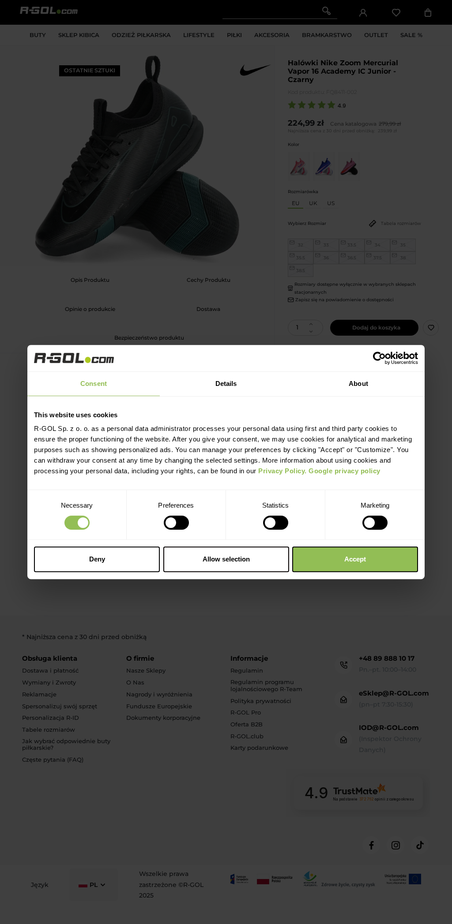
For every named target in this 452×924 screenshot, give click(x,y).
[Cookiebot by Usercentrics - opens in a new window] (379, 358)
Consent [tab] (93, 383)
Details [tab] (226, 383)
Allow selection (226, 559)
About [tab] (358, 383)
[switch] (176, 523)
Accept (355, 559)
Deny (97, 559)
